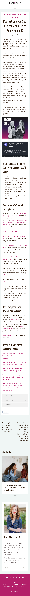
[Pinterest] (23, 577)
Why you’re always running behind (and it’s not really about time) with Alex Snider (14, 377)
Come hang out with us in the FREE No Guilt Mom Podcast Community (14, 222)
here (23, 322)
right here (5, 275)
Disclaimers (23, 584)
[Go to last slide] (4, 475)
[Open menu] (15, 8)
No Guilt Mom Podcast (10, 14)
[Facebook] (7, 577)
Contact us (23, 586)
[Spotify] (13, 577)
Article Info (8, 400)
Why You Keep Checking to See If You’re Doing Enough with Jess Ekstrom (13, 356)
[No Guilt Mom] (15, 3)
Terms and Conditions (10, 586)
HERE (4, 282)
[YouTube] (19, 577)
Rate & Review (15, 320)
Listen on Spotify (8, 335)
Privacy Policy (17, 582)
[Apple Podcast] (16, 577)
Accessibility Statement (10, 584)
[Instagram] (10, 577)
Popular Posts (9, 404)
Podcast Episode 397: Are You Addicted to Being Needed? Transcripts (7, 426)
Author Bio (8, 395)
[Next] (25, 475)
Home (9, 582)
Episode (5, 412)
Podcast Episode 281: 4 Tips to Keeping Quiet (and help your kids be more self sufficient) (14, 487)
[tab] (13, 495)
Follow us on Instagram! (10, 231)
